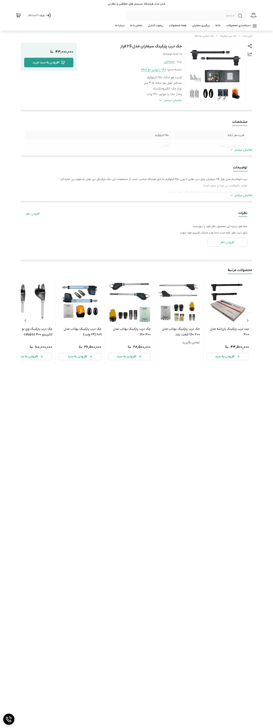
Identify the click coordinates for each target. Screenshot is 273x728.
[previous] (247, 321)
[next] (25, 321)
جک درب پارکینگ (228, 36)
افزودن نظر (33, 214)
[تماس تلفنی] (8, 719)
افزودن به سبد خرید (46, 63)
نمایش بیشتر (243, 150)
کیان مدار (247, 36)
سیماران (169, 62)
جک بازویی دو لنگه (204, 36)
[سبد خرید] (18, 15)
